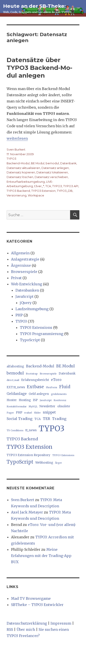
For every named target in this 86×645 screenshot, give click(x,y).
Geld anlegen (39, 394)
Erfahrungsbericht (35, 380)
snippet (49, 412)
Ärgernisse (21, 265)
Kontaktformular (17, 406)
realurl (28, 412)
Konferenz (60, 400)
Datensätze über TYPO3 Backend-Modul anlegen (39, 67)
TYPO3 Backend (18, 190)
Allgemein (20, 253)
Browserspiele (24, 271)
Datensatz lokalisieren (52, 172)
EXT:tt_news (16, 387)
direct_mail (13, 380)
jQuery (26, 302)
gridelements (59, 394)
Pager (10, 412)
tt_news (31, 430)
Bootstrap (32, 373)
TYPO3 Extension (43, 190)
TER (46, 418)
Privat (16, 278)
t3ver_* (39, 186)
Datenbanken (27, 290)
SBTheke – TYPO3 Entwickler (37, 604)
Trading (59, 418)
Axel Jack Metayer (27, 512)
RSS (10, 629)
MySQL (33, 406)
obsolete (63, 406)
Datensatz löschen (20, 177)
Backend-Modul (18, 163)
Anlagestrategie (25, 259)
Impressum (60, 623)
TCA (48, 186)
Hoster (12, 400)
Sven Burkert (16, 149)
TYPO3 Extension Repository (28, 455)
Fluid (64, 386)
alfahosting (15, 366)
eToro (56, 379)
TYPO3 (11, 158)
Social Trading (19, 418)
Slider (37, 412)
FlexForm (51, 387)
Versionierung (16, 195)
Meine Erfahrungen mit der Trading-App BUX (41, 555)
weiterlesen (17, 138)
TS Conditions (15, 430)
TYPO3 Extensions (36, 327)
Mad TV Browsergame (31, 598)
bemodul (52, 163)
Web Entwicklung (26, 284)
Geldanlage (17, 393)
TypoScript (30, 340)
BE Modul (37, 163)
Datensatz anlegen (55, 168)
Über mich (26, 629)
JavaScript (24, 296)
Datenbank (68, 163)
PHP (19, 315)
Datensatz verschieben (51, 177)
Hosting (25, 400)
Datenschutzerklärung (27, 623)
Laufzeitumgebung (32, 309)
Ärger (58, 462)
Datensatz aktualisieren (23, 168)
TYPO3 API (70, 186)
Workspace (36, 195)
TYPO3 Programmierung (41, 333)
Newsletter (47, 406)
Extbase (35, 386)
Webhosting (44, 463)
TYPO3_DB (65, 190)
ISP (35, 400)
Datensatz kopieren (21, 172)
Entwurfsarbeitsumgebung (26, 181)
